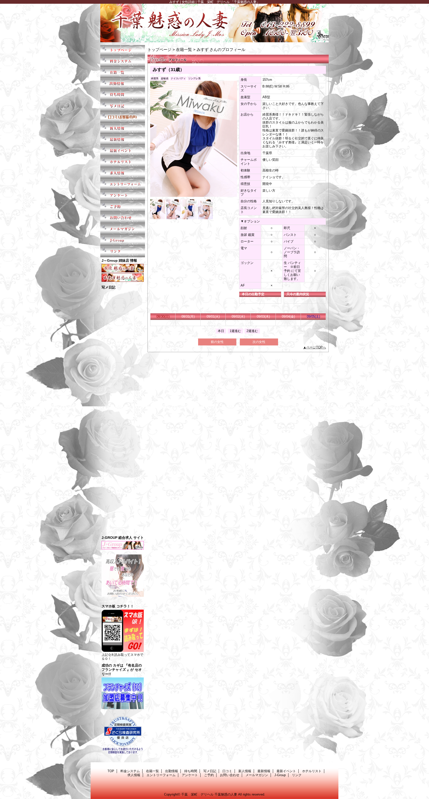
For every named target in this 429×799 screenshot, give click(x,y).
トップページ (159, 49)
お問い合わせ (122, 218)
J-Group (122, 240)
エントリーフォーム (122, 184)
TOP (122, 50)
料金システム (122, 61)
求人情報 (122, 173)
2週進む (252, 331)
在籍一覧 (122, 72)
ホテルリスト (122, 162)
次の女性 (258, 342)
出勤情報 (122, 83)
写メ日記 (122, 106)
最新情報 (122, 139)
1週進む (235, 331)
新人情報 (122, 128)
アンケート (122, 195)
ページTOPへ (316, 347)
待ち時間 (122, 95)
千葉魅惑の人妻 (214, 23)
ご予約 (122, 206)
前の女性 (217, 342)
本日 (221, 331)
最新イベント (122, 151)
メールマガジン (122, 229)
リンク (122, 251)
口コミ (122, 117)
